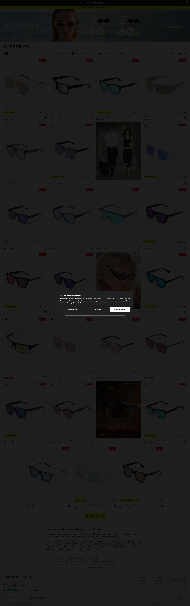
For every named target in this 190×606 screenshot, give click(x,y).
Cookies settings (72, 309)
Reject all (98, 309)
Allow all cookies (119, 309)
